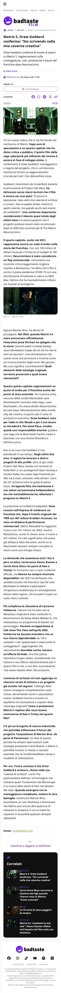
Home (10, 30)
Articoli (20, 30)
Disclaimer (43, 964)
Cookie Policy (31, 964)
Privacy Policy (18, 964)
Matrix (7, 103)
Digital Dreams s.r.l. (38, 969)
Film (55, 103)
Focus (23, 906)
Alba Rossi (12, 71)
